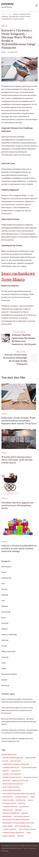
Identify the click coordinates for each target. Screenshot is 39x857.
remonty (25, 813)
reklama (4, 629)
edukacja (4, 595)
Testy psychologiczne (27, 829)
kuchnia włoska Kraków (12, 777)
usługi (4, 26)
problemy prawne (9, 803)
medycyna (6, 780)
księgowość (15, 771)
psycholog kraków (10, 806)
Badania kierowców (8, 754)
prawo (30, 800)
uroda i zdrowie (9, 836)
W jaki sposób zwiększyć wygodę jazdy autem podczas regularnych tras (17, 740)
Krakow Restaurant (29, 767)
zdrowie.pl (5, 685)
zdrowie (20, 836)
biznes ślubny (30, 757)
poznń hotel (21, 800)
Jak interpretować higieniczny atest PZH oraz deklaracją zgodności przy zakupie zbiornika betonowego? (17, 710)
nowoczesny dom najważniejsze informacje (19, 793)
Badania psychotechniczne (13, 757)
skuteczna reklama (22, 826)
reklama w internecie (11, 813)
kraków (6, 771)
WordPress (4, 851)
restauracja (7, 816)
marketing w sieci (30, 777)
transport (4, 657)
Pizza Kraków (8, 797)
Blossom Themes (22, 848)
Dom (3, 583)
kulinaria (4, 606)
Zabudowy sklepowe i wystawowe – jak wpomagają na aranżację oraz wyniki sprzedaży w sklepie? (19, 731)
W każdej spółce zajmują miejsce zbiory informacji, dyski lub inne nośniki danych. (16, 460)
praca (3, 617)
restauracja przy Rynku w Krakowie (16, 819)
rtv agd (4, 646)
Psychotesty (24, 806)
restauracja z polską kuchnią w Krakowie (18, 823)
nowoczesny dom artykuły (13, 784)
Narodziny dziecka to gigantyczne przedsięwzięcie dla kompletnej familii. (17, 505)
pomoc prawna (8, 800)
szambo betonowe (9, 829)
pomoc (32, 797)
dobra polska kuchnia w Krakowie (16, 764)
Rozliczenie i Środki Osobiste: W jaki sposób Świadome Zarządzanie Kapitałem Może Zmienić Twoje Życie (19, 420)
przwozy (21, 803)
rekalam (18, 810)
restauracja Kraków (21, 816)
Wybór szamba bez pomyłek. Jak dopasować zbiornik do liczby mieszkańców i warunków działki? (18, 700)
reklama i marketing (9, 634)
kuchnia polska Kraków (12, 774)
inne (3, 600)
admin (3, 52)
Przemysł (4, 623)
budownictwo (6, 578)
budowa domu (16, 761)
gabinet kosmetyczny (11, 767)
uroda (3, 663)
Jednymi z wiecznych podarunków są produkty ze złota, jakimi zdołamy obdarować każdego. (18, 548)
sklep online (7, 826)
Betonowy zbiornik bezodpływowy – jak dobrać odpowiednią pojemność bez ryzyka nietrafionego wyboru (18, 721)
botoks (5, 761)
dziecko (4, 589)
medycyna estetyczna (20, 780)
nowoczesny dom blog (11, 787)
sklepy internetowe (8, 651)
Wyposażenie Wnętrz (9, 674)
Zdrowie (4, 680)
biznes (3, 572)
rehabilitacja (8, 810)
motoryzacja (5, 612)
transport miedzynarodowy (13, 832)
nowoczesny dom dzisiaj (12, 790)
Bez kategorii (6, 566)
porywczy (7, 3)
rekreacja (4, 640)
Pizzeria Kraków (21, 797)
